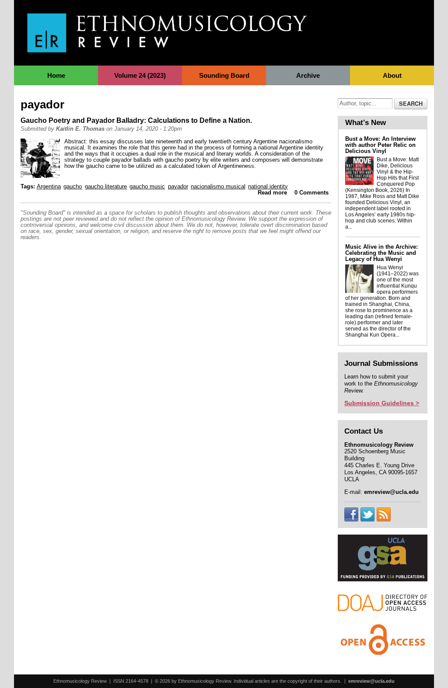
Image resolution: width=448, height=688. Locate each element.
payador (178, 186)
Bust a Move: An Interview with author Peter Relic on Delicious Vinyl (380, 145)
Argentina (49, 186)
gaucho (72, 186)
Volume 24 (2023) (140, 75)
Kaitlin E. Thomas (80, 128)
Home (56, 75)
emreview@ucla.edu (371, 681)
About (392, 75)
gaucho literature (106, 186)
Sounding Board (224, 75)
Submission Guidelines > (381, 403)
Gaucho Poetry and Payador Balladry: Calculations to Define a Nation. (136, 120)
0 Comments (311, 192)
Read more (272, 192)
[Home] (167, 48)
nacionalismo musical (218, 186)
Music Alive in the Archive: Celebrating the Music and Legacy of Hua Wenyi (381, 252)
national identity (268, 186)
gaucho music (147, 186)
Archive (308, 75)
